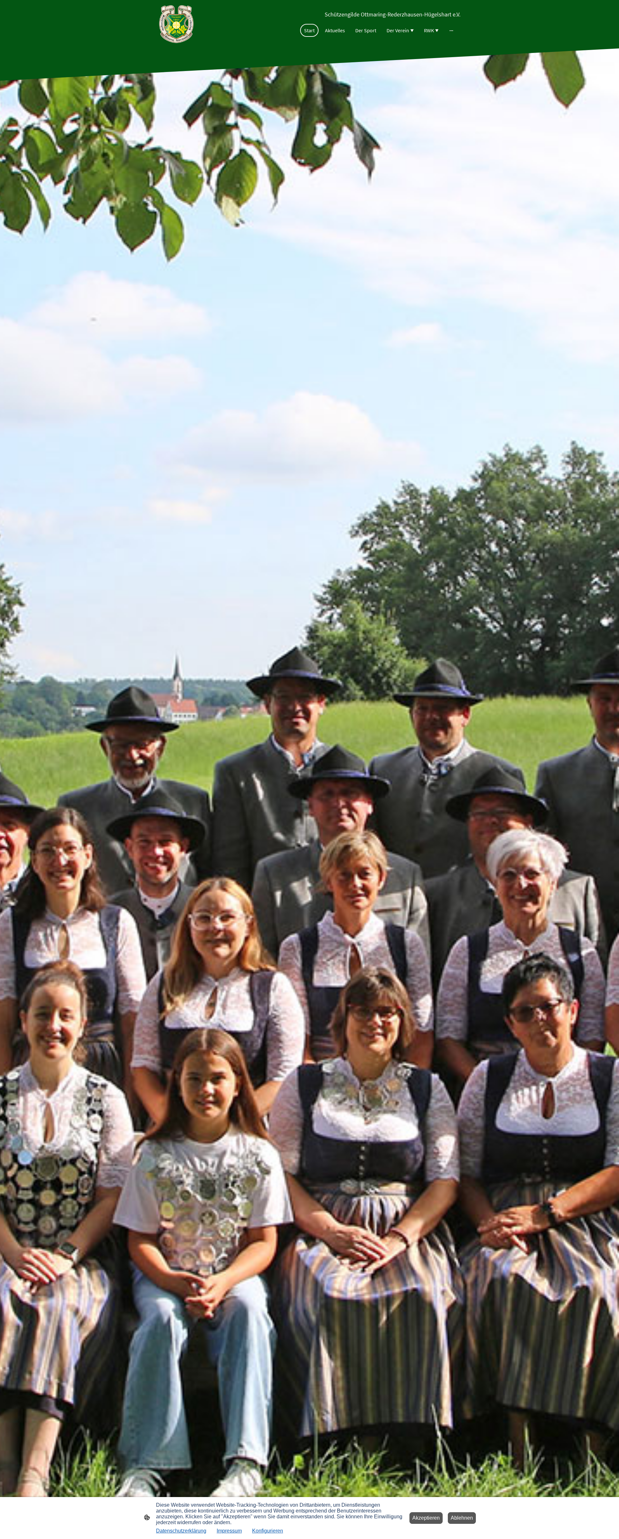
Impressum (229, 1531)
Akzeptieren (426, 1518)
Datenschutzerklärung (181, 1531)
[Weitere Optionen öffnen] (451, 30)
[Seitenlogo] (176, 24)
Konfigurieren (267, 1531)
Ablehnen (462, 1518)
